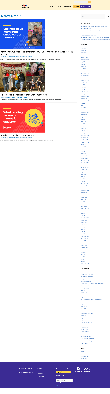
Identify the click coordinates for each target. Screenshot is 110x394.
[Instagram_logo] (64, 368)
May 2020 (83, 149)
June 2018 (83, 199)
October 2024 (84, 57)
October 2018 (84, 192)
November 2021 (85, 112)
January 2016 (84, 227)
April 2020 (83, 151)
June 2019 (83, 174)
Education (83, 290)
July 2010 (83, 261)
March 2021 (83, 128)
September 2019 (85, 167)
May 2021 (83, 124)
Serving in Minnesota (21, 56)
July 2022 (83, 103)
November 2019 (85, 163)
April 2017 (83, 215)
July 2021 (83, 119)
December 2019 (85, 160)
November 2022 (85, 96)
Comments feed (85, 356)
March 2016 (84, 222)
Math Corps (84, 306)
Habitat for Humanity (86, 295)
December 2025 (85, 55)
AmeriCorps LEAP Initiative (87, 272)
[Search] (89, 2)
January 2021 (84, 133)
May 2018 (83, 202)
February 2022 (84, 110)
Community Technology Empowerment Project (93, 283)
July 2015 (83, 229)
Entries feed (84, 354)
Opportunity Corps (85, 318)
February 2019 (84, 183)
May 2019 (83, 176)
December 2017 (85, 208)
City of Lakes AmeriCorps (87, 276)
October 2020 (84, 140)
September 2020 (85, 142)
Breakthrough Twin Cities (87, 274)
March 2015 (84, 234)
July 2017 (83, 213)
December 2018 (85, 188)
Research (83, 334)
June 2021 (83, 121)
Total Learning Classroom (87, 338)
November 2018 (85, 190)
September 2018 (85, 195)
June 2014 (83, 241)
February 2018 (84, 204)
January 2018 (84, 206)
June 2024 (83, 64)
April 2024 (83, 69)
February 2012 (84, 254)
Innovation (83, 297)
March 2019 (83, 181)
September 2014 (85, 238)
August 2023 (84, 82)
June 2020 (83, 146)
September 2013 (85, 247)
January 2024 (84, 71)
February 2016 (84, 224)
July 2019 (83, 172)
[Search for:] (93, 16)
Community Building (6, 97)
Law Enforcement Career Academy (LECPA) (92, 299)
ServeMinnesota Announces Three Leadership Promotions (95, 39)
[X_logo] (57, 368)
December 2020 (85, 135)
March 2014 (84, 245)
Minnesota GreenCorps (87, 313)
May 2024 (83, 66)
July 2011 (83, 257)
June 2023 (83, 87)
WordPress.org (84, 358)
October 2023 (84, 78)
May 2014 (83, 243)
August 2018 (84, 197)
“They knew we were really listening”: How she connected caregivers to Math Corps (37, 53)
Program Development (86, 322)
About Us (52, 6)
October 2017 (84, 211)
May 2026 (83, 50)
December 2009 (85, 263)
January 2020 (84, 158)
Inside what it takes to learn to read (18, 135)
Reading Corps (12, 56)
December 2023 (85, 73)
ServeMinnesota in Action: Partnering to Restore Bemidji (95, 37)
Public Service (4, 56)
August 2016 (84, 220)
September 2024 (85, 59)
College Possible (85, 279)
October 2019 (84, 165)
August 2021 (84, 117)
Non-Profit (83, 315)
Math (82, 304)
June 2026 (83, 48)
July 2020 (83, 144)
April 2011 (83, 259)
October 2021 (84, 114)
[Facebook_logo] (60, 368)
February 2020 (84, 156)
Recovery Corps (85, 331)
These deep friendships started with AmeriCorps (24, 94)
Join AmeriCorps (85, 6)
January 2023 (84, 94)
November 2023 (85, 75)
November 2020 (85, 137)
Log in (82, 351)
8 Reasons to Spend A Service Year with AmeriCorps (94, 31)
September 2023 (85, 80)
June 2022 (83, 105)
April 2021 (83, 126)
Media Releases (85, 309)
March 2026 (84, 52)
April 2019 (83, 179)
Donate (76, 6)
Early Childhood (85, 288)
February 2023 (84, 91)
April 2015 (83, 231)
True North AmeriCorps (87, 341)
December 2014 (85, 236)
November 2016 (85, 218)
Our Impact (58, 6)
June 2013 (83, 250)
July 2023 (83, 85)
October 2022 (84, 98)
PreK (82, 320)
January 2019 (84, 185)
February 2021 (84, 130)
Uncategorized (84, 343)
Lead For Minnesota (86, 302)
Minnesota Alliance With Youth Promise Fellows (92, 311)
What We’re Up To (67, 6)
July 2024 (83, 62)
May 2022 (83, 108)
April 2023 (83, 89)
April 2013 (83, 252)
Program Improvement (87, 325)
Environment (84, 292)
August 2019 (84, 169)
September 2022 (85, 101)
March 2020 (84, 153)
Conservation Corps (86, 286)
